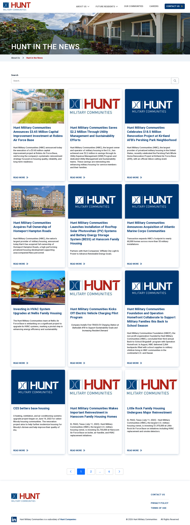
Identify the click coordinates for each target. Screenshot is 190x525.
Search (14, 75)
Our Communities (133, 6)
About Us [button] (81, 6)
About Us (15, 58)
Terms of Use (158, 508)
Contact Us (173, 6)
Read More (19, 177)
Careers (153, 6)
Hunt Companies (68, 519)
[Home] (15, 6)
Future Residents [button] (105, 6)
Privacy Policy (159, 503)
